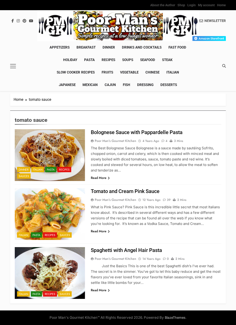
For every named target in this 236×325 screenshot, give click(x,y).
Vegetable (129, 72)
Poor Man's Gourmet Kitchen (115, 140)
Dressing (145, 85)
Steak (167, 60)
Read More (98, 177)
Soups (127, 60)
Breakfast (86, 47)
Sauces (24, 176)
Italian (172, 72)
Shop (181, 5)
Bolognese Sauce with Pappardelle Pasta (137, 132)
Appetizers (60, 47)
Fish (126, 85)
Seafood (147, 60)
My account (206, 5)
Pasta (89, 60)
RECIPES (108, 60)
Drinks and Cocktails (142, 47)
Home (221, 5)
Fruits (107, 72)
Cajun (110, 85)
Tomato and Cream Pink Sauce (125, 191)
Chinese (152, 72)
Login (191, 5)
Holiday (70, 60)
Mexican (90, 85)
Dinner (109, 47)
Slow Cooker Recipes (76, 72)
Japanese (67, 85)
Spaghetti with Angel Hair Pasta (126, 250)
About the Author (162, 5)
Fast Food (177, 47)
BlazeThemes (175, 317)
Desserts (168, 85)
